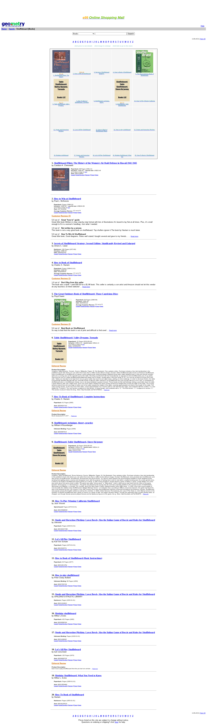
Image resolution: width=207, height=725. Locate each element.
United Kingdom (80, 175)
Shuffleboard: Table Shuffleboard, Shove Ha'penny (78, 442)
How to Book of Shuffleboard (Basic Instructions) (78, 558)
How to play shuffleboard (67, 575)
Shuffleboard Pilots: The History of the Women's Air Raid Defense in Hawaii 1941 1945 (95, 163)
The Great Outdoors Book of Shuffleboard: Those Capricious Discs (86, 294)
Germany (87, 175)
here (116, 722)
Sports (12, 29)
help (86, 172)
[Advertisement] (103, 7)
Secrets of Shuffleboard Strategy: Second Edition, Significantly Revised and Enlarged (94, 243)
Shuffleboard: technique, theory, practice (73, 423)
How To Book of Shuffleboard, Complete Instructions (79, 396)
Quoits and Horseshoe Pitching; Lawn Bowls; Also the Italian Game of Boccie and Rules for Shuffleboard (105, 520)
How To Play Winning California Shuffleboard (77, 501)
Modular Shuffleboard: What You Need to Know (78, 675)
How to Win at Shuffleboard (67, 198)
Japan (96, 175)
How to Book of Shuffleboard (68, 262)
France (92, 175)
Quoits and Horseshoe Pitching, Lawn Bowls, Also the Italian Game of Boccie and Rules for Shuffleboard (105, 594)
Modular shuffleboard (65, 613)
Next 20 (202, 39)
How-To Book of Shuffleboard (69, 694)
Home (4, 29)
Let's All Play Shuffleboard (68, 539)
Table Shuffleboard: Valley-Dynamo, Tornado (76, 337)
